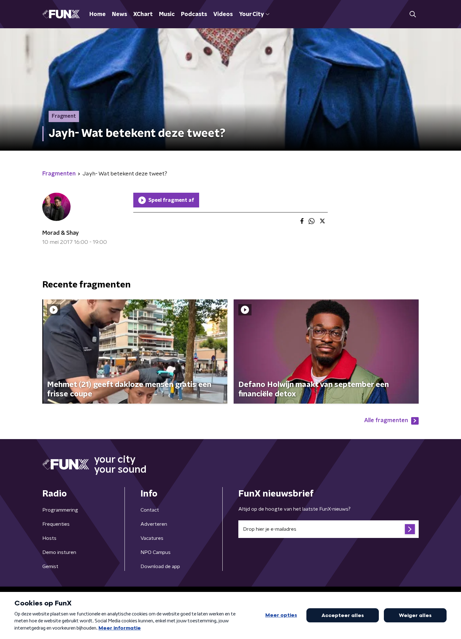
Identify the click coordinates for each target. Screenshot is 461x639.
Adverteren (153, 524)
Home (97, 14)
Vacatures (151, 538)
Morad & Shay (60, 233)
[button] (412, 14)
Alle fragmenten (386, 420)
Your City (251, 14)
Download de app (160, 566)
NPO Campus (155, 552)
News (119, 14)
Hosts (49, 538)
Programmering (60, 510)
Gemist (50, 566)
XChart (143, 14)
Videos (223, 14)
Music (167, 14)
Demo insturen (59, 552)
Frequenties (56, 524)
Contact (149, 510)
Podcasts (194, 14)
